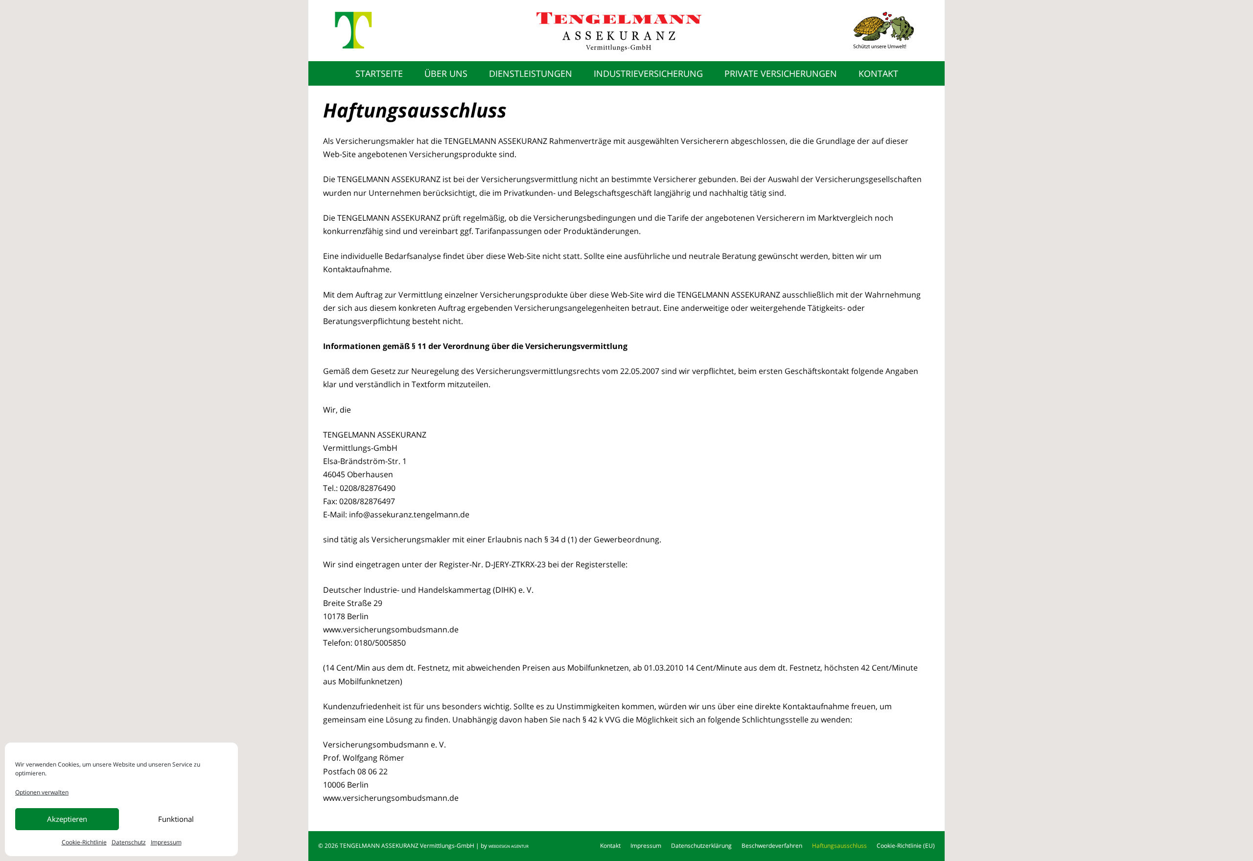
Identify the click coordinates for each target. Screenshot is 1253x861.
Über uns (445, 73)
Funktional (176, 819)
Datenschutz (129, 842)
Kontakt (878, 73)
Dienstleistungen (530, 73)
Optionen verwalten (42, 792)
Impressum (166, 842)
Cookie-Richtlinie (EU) (906, 845)
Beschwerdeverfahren (772, 845)
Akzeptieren (67, 819)
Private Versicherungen (780, 73)
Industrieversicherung (648, 73)
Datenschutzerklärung (701, 845)
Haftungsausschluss (839, 845)
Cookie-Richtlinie (84, 842)
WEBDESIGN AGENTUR (508, 846)
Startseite (379, 73)
